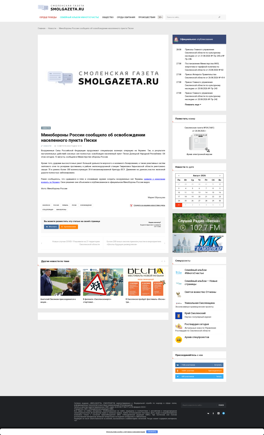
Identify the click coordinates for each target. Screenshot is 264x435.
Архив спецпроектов (197, 337)
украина (65, 205)
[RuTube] (218, 413)
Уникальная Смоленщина (200, 303)
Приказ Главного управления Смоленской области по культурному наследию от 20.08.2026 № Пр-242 (202, 96)
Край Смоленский (195, 313)
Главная (41, 28)
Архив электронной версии (199, 154)
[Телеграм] (223, 413)
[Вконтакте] (208, 413)
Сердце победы (48, 17)
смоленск (46, 205)
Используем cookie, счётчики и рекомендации (125, 432)
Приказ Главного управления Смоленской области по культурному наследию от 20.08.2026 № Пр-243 (202, 85)
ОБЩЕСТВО (108, 17)
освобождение (86, 205)
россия (56, 205)
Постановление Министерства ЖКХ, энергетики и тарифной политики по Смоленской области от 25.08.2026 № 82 (204, 66)
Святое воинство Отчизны (200, 292)
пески (74, 205)
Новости (52, 28)
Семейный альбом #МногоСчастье (79, 17)
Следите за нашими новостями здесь (149, 205)
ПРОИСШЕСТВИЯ (146, 17)
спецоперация (47, 209)
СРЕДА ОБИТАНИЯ (126, 17)
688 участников (202, 376)
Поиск (221, 405)
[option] (60, 287)
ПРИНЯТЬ (152, 432)
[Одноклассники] (213, 413)
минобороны (61, 209)
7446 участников (202, 365)
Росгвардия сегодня (197, 324)
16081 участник (202, 371)
